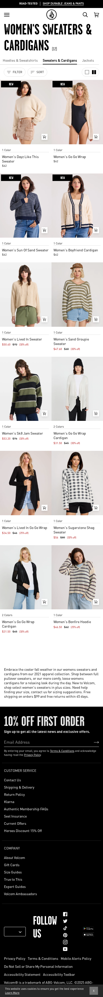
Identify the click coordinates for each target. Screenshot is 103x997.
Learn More (12, 993)
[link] (65, 914)
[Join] (92, 742)
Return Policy (14, 794)
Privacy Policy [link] (14, 958)
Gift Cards (12, 864)
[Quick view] (45, 137)
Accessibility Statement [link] (22, 974)
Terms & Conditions (62, 751)
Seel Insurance (15, 816)
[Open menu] (7, 14)
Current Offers (15, 823)
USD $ (13, 931)
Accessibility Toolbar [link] (59, 974)
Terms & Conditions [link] (43, 958)
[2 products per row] (94, 72)
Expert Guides (15, 886)
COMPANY (12, 848)
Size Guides (13, 872)
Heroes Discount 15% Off (23, 830)
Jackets (88, 60)
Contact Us (12, 780)
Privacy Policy (32, 755)
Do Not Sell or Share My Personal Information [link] (38, 966)
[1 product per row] (87, 72)
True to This (13, 879)
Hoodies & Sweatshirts (20, 60)
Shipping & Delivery (19, 787)
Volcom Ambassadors (20, 893)
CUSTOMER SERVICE (20, 770)
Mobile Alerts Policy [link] (76, 958)
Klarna (9, 801)
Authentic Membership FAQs (26, 809)
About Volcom (14, 857)
